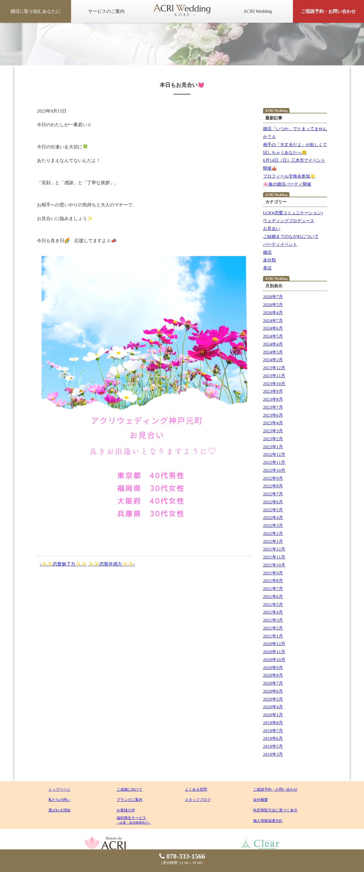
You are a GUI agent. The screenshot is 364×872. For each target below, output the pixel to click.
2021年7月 (273, 588)
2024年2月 (273, 360)
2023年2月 (273, 439)
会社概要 (260, 800)
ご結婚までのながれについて (290, 236)
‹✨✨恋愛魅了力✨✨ (63, 564)
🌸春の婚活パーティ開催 (287, 184)
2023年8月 (273, 399)
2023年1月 (273, 447)
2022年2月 (273, 533)
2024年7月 (273, 320)
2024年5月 (273, 336)
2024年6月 (273, 328)
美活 (267, 268)
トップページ (59, 789)
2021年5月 (273, 604)
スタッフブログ (198, 800)
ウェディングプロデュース (288, 221)
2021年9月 (273, 573)
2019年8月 (273, 723)
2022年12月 (274, 454)
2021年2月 (273, 628)
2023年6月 (273, 415)
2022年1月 (273, 541)
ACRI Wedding (257, 11)
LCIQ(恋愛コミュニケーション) (293, 213)
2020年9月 (273, 667)
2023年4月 (273, 423)
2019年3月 (273, 754)
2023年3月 (273, 431)
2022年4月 (273, 517)
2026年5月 (273, 304)
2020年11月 (274, 651)
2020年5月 (273, 699)
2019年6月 (273, 738)
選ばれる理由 (59, 810)
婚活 (267, 252)
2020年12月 (274, 643)
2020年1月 (273, 715)
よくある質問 (196, 789)
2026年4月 (273, 312)
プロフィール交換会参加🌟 (289, 176)
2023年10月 (274, 383)
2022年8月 (273, 486)
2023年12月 (274, 368)
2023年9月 (273, 391)
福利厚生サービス (134, 820)
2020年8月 (273, 675)
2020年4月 (273, 707)
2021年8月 (273, 580)
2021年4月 (273, 612)
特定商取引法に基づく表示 (275, 810)
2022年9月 (273, 478)
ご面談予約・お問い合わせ (328, 11)
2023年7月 (273, 407)
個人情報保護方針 (268, 821)
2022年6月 (273, 502)
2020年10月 (274, 659)
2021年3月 (273, 620)
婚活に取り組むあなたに (36, 11)
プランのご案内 (129, 800)
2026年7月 (273, 296)
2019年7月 (273, 730)
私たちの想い (59, 800)
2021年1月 (273, 636)
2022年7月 (273, 494)
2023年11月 (274, 375)
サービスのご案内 (106, 11)
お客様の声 (126, 810)
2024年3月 (273, 352)
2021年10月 (274, 565)
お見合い (271, 228)
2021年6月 (273, 596)
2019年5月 (273, 746)
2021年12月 (274, 549)
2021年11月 (274, 557)
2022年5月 (273, 510)
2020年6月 (273, 691)
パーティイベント (280, 244)
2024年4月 (273, 344)
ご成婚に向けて (129, 789)
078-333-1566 (185, 856)
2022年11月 (274, 462)
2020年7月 (273, 683)
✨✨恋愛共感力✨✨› (111, 564)
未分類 (269, 260)
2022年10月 (274, 470)
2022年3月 (273, 525)
